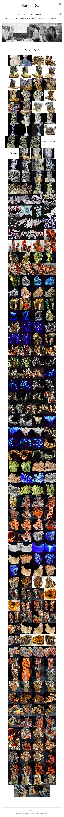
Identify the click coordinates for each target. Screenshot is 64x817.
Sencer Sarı (32, 5)
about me (42, 19)
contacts (52, 19)
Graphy (36, 813)
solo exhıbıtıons (37, 14)
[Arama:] (60, 14)
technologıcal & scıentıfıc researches (20, 19)
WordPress (26, 813)
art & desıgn (22, 14)
